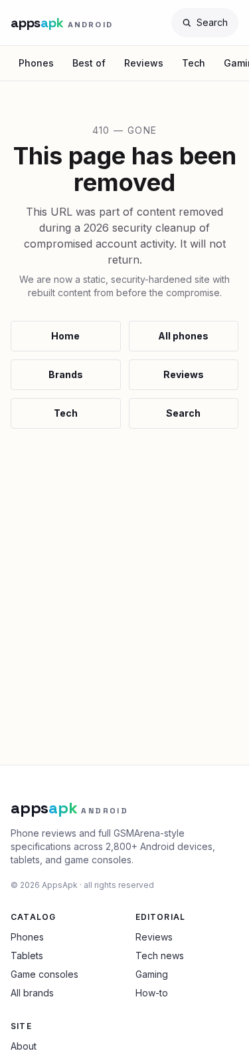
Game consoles (44, 974)
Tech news (159, 955)
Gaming (151, 974)
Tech (193, 63)
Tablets (27, 955)
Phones (36, 63)
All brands (32, 992)
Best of (89, 63)
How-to (151, 992)
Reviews (143, 63)
